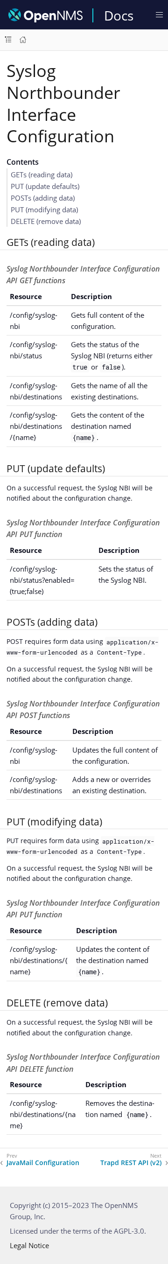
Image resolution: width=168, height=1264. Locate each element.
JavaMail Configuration (43, 1163)
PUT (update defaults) (45, 186)
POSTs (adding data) (43, 198)
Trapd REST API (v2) (130, 1163)
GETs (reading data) (41, 174)
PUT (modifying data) (44, 209)
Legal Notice (29, 1245)
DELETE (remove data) (46, 221)
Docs (118, 15)
